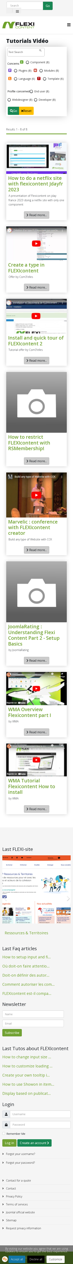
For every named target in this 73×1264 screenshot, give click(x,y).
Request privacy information (23, 1228)
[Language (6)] (9, 78)
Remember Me (15, 1134)
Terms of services (16, 1204)
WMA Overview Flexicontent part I (29, 712)
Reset (27, 111)
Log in (9, 1143)
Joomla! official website (20, 1212)
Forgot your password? (20, 1162)
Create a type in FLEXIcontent (26, 267)
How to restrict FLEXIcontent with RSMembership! (29, 442)
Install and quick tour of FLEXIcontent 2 (36, 340)
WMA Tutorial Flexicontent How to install (31, 786)
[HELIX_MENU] (69, 24)
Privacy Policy (13, 1196)
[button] (5, 1259)
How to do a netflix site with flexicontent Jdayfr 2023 (35, 183)
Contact (10, 1188)
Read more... (37, 215)
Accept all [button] (17, 1259)
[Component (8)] (21, 62)
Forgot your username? (20, 1154)
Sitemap (11, 1220)
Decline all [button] (36, 1259)
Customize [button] (55, 1259)
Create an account (33, 1143)
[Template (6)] (38, 78)
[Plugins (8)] (9, 70)
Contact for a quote (18, 1180)
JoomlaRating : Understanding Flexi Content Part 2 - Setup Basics (34, 635)
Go (15, 111)
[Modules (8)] (35, 70)
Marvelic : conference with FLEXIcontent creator (33, 527)
